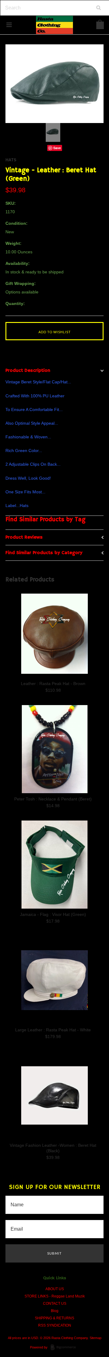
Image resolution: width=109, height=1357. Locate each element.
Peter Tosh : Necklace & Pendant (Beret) (53, 799)
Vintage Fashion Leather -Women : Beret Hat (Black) (53, 1148)
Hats (10, 160)
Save (57, 148)
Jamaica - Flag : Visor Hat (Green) (53, 914)
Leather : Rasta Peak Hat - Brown (53, 683)
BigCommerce (65, 1347)
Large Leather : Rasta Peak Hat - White (53, 1029)
